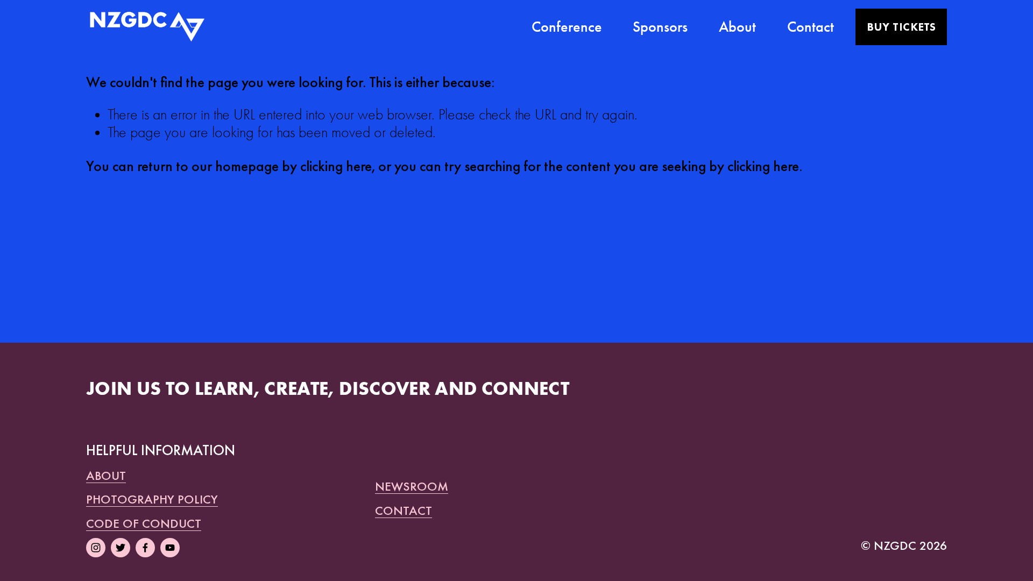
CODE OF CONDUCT (143, 523)
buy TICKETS (901, 27)
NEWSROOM (411, 486)
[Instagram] (95, 547)
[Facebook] (145, 547)
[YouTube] (170, 547)
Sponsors (660, 27)
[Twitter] (120, 547)
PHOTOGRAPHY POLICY (152, 499)
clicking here (336, 166)
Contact (810, 27)
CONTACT (403, 510)
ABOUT (106, 475)
